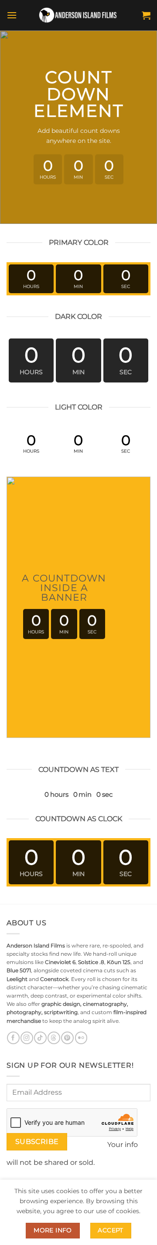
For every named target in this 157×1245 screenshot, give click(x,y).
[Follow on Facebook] (13, 1038)
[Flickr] (81, 1038)
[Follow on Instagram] (26, 1038)
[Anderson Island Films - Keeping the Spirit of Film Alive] (78, 15)
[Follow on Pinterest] (67, 1038)
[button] (12, 15)
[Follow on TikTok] (40, 1038)
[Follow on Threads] (54, 1038)
